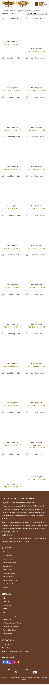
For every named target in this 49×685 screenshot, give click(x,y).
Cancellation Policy (9, 616)
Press (5, 612)
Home (5, 11)
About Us (6, 602)
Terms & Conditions (9, 630)
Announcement (8, 566)
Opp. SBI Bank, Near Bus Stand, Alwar (16, 651)
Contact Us (7, 605)
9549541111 (8, 644)
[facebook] (3, 662)
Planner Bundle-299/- (10, 580)
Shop (5, 609)
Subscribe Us (7, 634)
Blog (4, 598)
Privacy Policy (8, 619)
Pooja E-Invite (7, 559)
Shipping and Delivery (10, 626)
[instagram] (11, 662)
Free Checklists (8, 584)
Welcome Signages (9, 563)
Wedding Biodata (9, 573)
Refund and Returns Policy (12, 623)
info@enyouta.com (10, 648)
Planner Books (8, 577)
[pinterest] (14, 662)
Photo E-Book (7, 570)
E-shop (5, 587)
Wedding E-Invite (8, 552)
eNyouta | (7, 677)
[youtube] (18, 662)
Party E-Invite (7, 555)
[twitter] (7, 662)
